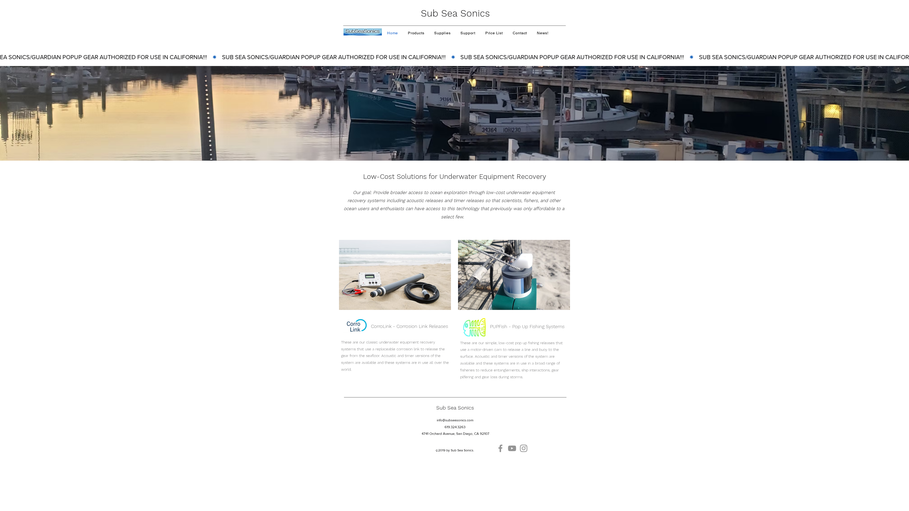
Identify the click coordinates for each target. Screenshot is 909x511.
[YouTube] (512, 448)
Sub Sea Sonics (455, 13)
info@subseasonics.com (455, 420)
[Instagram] (524, 448)
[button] (416, 33)
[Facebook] (500, 448)
